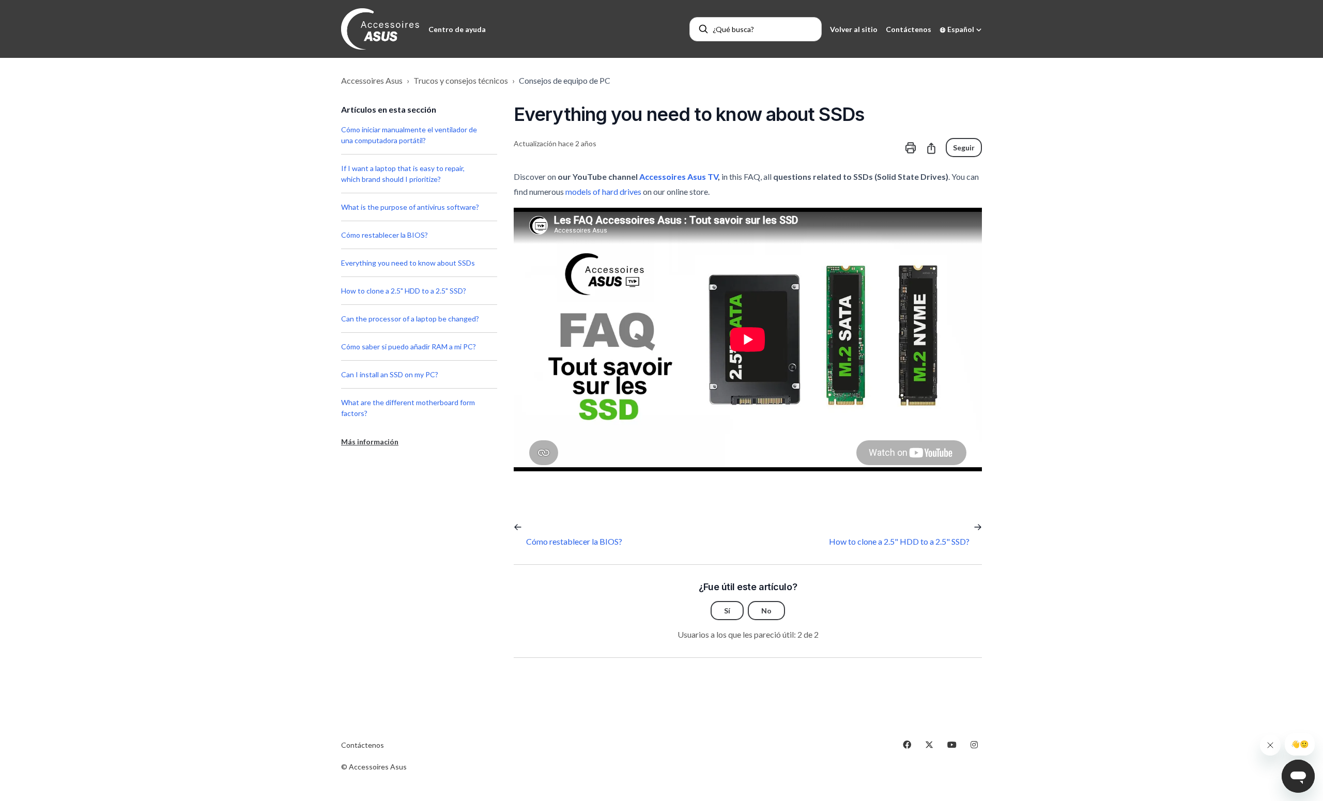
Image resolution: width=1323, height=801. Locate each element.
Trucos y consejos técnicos (460, 80)
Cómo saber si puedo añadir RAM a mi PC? (408, 346)
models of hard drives (603, 191)
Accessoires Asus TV (678, 176)
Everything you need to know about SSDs (408, 262)
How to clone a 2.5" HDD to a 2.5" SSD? (403, 290)
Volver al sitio (854, 29)
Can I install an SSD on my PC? (389, 374)
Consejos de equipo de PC (564, 80)
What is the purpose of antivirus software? (410, 207)
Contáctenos (908, 29)
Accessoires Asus (372, 80)
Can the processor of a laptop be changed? (410, 318)
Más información (369, 441)
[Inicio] (380, 29)
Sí (727, 610)
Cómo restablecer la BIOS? (384, 234)
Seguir (964, 147)
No (766, 610)
